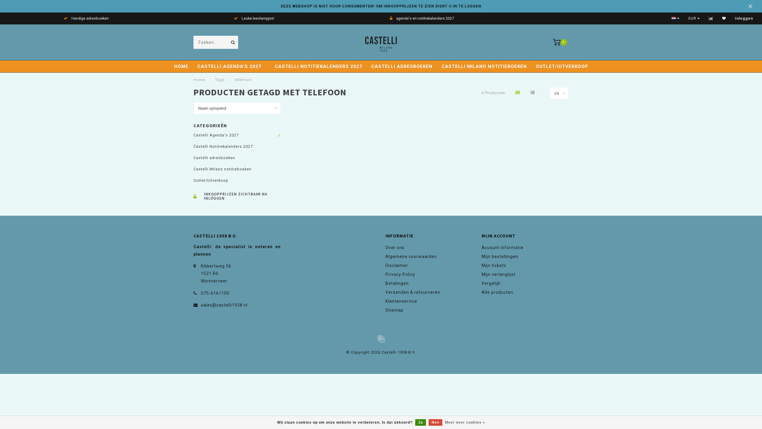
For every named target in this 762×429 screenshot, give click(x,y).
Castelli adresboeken (401, 66)
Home (181, 66)
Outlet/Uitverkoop (562, 66)
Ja (420, 422)
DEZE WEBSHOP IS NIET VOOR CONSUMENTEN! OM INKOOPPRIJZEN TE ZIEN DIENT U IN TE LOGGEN (381, 6)
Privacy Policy (400, 274)
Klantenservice (401, 301)
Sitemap (394, 310)
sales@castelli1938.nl (224, 305)
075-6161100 (215, 293)
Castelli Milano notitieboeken (484, 66)
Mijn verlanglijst (499, 274)
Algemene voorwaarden (411, 256)
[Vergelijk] (711, 18)
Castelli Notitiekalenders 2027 (318, 66)
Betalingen (397, 283)
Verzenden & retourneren (412, 292)
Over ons (395, 247)
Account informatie (503, 247)
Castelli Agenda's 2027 (229, 66)
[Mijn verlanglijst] (724, 18)
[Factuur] (381, 338)
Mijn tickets (494, 265)
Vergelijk (491, 283)
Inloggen (744, 18)
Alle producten (497, 292)
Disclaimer (396, 265)
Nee (435, 422)
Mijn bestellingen (500, 256)
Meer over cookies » (465, 422)
